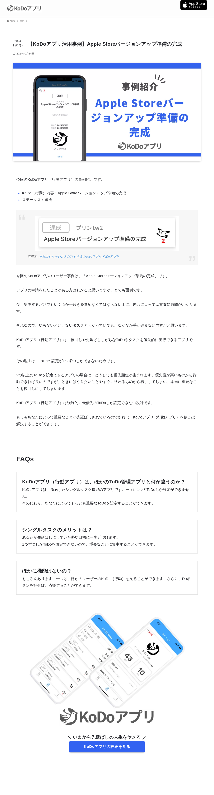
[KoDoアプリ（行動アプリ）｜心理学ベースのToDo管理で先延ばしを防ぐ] (24, 8)
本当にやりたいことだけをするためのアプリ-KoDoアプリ (79, 256)
